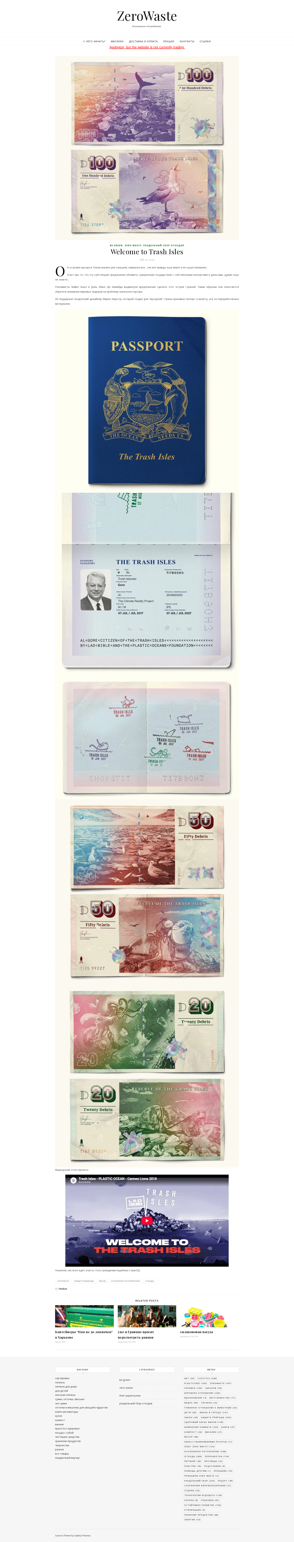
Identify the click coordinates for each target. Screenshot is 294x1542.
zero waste (133, 245)
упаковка (210, 1500)
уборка (191, 1500)
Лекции (168, 41)
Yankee (63, 1288)
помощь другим (197, 1471)
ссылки (192, 1490)
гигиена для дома (66, 1386)
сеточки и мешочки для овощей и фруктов (81, 1407)
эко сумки (61, 1403)
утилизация (194, 1510)
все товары (62, 1453)
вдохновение (195, 1397)
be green (116, 245)
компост (60, 1420)
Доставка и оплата (143, 41)
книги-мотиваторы (66, 1411)
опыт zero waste (199, 1446)
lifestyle (207, 1378)
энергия (192, 1519)
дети (190, 1412)
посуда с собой (64, 1432)
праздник (223, 1471)
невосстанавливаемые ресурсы (208, 1441)
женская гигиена (65, 1394)
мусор (102, 1280)
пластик (192, 1466)
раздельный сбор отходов (163, 245)
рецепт (225, 1480)
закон (191, 1417)
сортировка (62, 1378)
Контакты (187, 41)
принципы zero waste (201, 1476)
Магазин (117, 41)
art (189, 1378)
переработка (217, 1456)
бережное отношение (202, 1393)
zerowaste (63, 1280)
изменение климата (201, 1427)
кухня (58, 1415)
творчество (62, 1445)
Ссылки (205, 41)
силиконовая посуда (196, 1332)
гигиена (60, 1382)
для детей (61, 1390)
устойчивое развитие (202, 1505)
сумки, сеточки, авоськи (69, 1399)
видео (191, 1402)
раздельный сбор (199, 1480)
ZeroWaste (147, 15)
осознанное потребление (125, 1280)
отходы (149, 1280)
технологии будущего (203, 1495)
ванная (59, 1424)
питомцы (213, 1461)
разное (59, 1449)
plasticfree (195, 1383)
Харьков (213, 1388)
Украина (193, 1388)
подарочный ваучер (67, 1457)
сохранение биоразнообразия (207, 1485)
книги (228, 1427)
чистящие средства (67, 1436)
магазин (213, 1432)
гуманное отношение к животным (210, 1407)
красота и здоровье (67, 1428)
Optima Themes (82, 1535)
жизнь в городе (214, 1412)
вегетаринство (223, 1397)
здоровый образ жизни (204, 1422)
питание (192, 1461)
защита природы (84, 1280)
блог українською (130, 1395)
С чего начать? (94, 41)
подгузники (214, 1466)
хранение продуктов (68, 1441)
